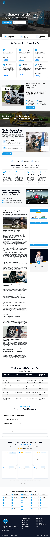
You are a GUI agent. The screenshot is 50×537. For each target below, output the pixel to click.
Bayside (15, 500)
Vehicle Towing (40, 50)
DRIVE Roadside (7, 535)
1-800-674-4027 (7, 176)
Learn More (6, 59)
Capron (33, 500)
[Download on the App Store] (36, 120)
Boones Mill (25, 497)
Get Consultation (6, 153)
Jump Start (25, 522)
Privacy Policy (45, 535)
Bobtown (24, 494)
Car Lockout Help (10, 64)
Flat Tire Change (26, 50)
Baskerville (15, 497)
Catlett (33, 505)
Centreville (43, 497)
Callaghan (34, 494)
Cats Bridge (34, 508)
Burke (24, 509)
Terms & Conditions (38, 535)
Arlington (6, 505)
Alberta (6, 494)
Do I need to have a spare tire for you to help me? (13, 423)
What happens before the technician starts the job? (13, 427)
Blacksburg (15, 508)
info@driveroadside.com (42, 524)
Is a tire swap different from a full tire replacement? (13, 434)
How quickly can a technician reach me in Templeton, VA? (14, 415)
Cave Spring (43, 494)
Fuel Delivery (25, 64)
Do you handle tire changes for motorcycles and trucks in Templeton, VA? (17, 431)
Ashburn (6, 508)
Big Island (15, 505)
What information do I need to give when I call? (12, 419)
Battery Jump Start (10, 50)
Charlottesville (44, 505)
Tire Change (25, 520)
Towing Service (26, 526)
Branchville (25, 500)
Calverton (33, 497)
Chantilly (43, 500)
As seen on (25, 482)
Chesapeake (44, 508)
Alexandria (6, 497)
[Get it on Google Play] (44, 120)
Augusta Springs (16, 494)
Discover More (29, 107)
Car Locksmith (25, 528)
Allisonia (6, 500)
